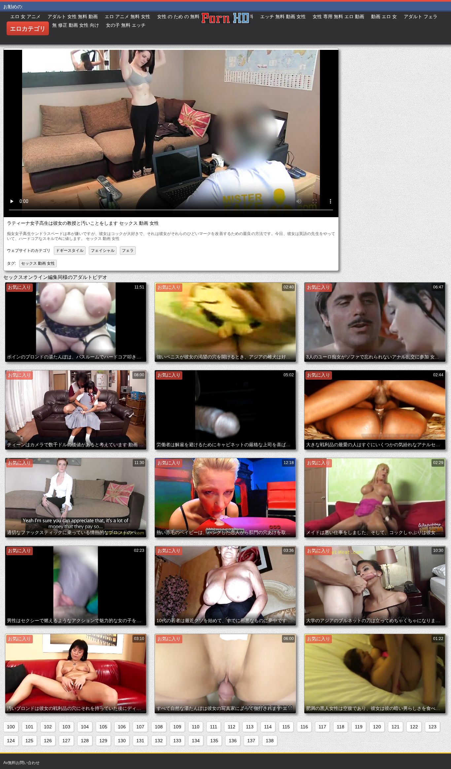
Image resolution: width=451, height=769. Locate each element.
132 (159, 740)
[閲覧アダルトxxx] (225, 28)
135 (214, 740)
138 (270, 740)
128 (85, 740)
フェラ (128, 250)
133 (177, 740)
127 (66, 740)
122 (414, 726)
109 (177, 726)
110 (195, 726)
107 (140, 726)
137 (251, 740)
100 (11, 726)
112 (231, 726)
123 (432, 726)
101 (29, 726)
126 (48, 740)
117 (322, 726)
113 (250, 726)
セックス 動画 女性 (38, 263)
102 (48, 726)
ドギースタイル (70, 250)
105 (103, 726)
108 (159, 726)
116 (304, 726)
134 (196, 740)
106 (122, 726)
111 (213, 726)
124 (11, 740)
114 (268, 726)
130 (122, 740)
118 (340, 726)
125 (29, 740)
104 (85, 726)
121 (395, 726)
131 (140, 740)
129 (103, 740)
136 (233, 740)
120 (377, 726)
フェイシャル (103, 250)
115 (286, 726)
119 (359, 726)
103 (66, 726)
